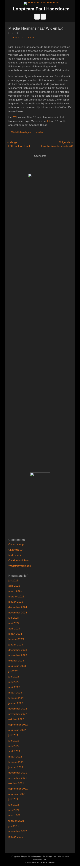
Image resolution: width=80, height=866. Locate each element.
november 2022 (17, 713)
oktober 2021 (16, 783)
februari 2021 (16, 820)
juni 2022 (13, 740)
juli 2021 (13, 799)
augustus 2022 (17, 729)
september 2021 (18, 788)
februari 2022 (16, 761)
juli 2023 (13, 671)
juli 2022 (13, 735)
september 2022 (18, 724)
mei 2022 (13, 745)
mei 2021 (13, 809)
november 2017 (17, 831)
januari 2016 (15, 836)
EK (49, 120)
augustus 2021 (17, 793)
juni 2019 (13, 825)
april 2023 (14, 687)
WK (15, 117)
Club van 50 (15, 549)
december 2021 (17, 772)
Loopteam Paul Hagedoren (41, 8)
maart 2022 (15, 756)
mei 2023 (13, 681)
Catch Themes (48, 862)
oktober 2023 (16, 660)
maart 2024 (15, 633)
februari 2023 (16, 697)
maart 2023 (15, 692)
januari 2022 (15, 767)
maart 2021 (15, 815)
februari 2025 (16, 596)
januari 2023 (15, 703)
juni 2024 (13, 617)
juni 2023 (13, 676)
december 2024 (17, 607)
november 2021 (17, 777)
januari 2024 (15, 644)
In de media (15, 555)
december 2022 (17, 708)
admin (31, 37)
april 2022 (14, 751)
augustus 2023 (17, 665)
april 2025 (14, 585)
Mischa (39, 132)
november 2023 (17, 655)
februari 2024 (16, 639)
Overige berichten (18, 560)
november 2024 (17, 612)
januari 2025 (15, 601)
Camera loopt (16, 544)
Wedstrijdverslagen (21, 132)
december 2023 (17, 649)
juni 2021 (13, 804)
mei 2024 (13, 623)
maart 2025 (15, 591)
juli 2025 (13, 580)
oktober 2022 (16, 719)
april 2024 (14, 628)
